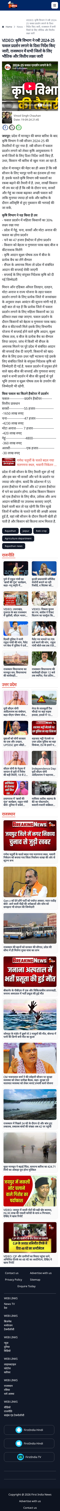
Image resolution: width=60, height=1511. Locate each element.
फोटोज (7, 1368)
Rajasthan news (13, 546)
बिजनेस (8, 1321)
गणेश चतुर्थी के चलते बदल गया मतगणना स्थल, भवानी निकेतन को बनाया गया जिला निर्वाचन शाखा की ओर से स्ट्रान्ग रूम (37, 462)
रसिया (7, 1390)
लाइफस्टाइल (10, 1364)
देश (5, 1308)
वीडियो (7, 1407)
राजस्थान (8, 1386)
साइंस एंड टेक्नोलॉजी (14, 1415)
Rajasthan (10, 530)
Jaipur (26, 530)
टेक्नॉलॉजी (9, 1329)
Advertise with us (41, 1273)
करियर (7, 1372)
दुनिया (7, 1347)
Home (9, 26)
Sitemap (35, 1279)
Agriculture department (18, 538)
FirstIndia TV (33, 1457)
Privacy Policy (13, 1279)
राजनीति (8, 1411)
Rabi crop (41, 530)
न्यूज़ (6, 1343)
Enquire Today (27, 1286)
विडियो (7, 1351)
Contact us (11, 1273)
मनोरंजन (8, 1325)
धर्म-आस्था (9, 1394)
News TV (9, 1304)
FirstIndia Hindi (33, 1430)
